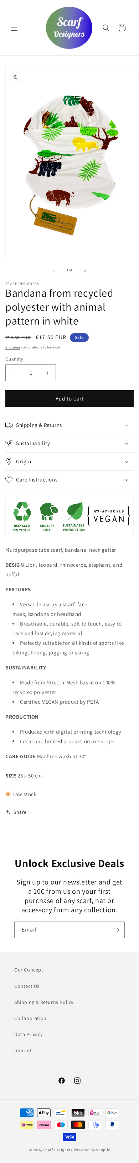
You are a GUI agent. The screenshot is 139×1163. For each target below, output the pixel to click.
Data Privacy (28, 1034)
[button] (14, 28)
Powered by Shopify (92, 1149)
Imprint (23, 1050)
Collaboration (30, 1018)
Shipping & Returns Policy (43, 1002)
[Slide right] (85, 270)
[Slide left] (54, 270)
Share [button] (20, 812)
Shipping (12, 347)
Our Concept (28, 969)
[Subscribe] (116, 930)
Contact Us (27, 986)
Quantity (14, 359)
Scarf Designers (58, 1149)
